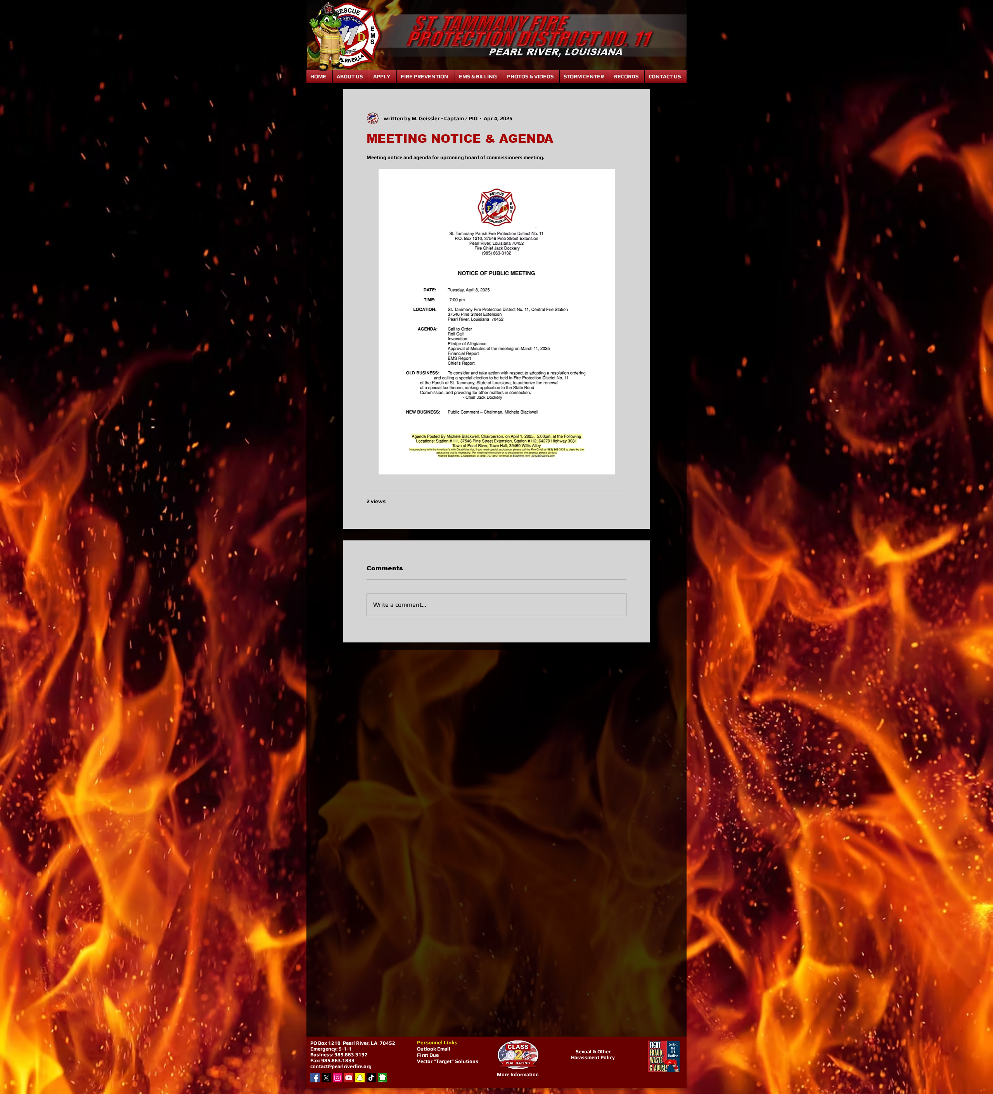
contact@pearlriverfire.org (341, 1066)
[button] (351, 76)
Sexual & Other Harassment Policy (593, 1054)
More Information (518, 1074)
